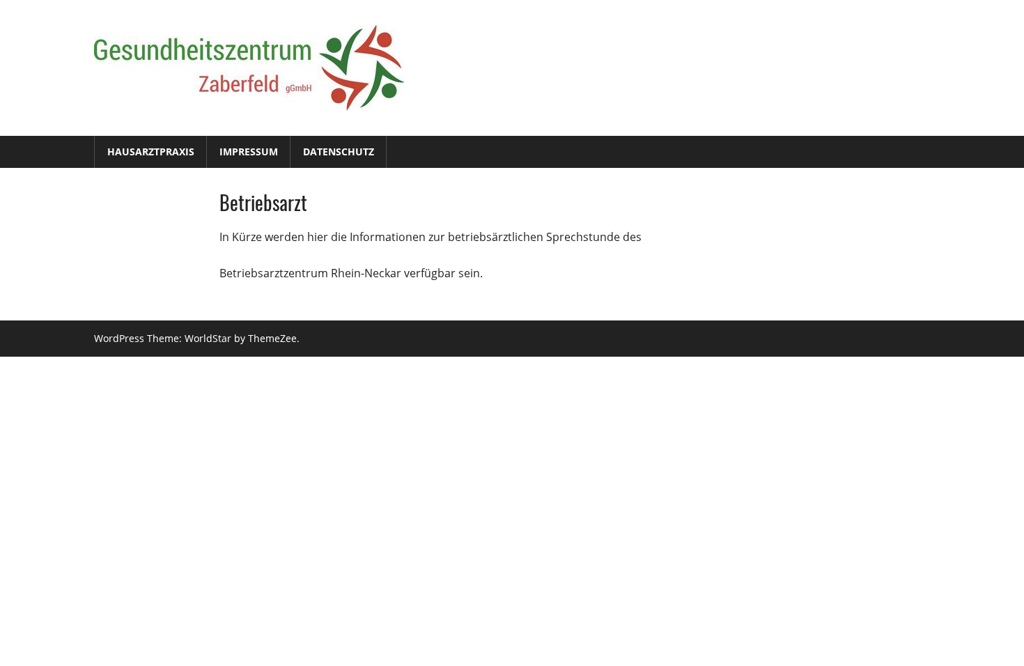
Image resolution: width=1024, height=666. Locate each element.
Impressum (248, 151)
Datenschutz (338, 151)
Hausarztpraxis (150, 151)
